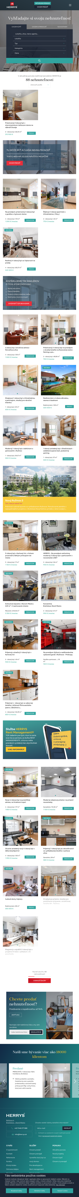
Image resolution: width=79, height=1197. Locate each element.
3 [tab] (20, 118)
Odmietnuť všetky (39, 1190)
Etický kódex (11, 1165)
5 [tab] (23, 118)
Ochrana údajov (12, 1169)
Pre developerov (35, 1165)
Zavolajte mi (36, 1032)
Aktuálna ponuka (59, 1150)
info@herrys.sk (21, 1134)
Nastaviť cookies (63, 1190)
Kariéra (9, 1161)
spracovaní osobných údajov (52, 1136)
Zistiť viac (15, 1015)
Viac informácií (60, 1185)
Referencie (10, 1158)
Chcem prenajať (35, 1154)
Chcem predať (35, 1150)
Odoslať (67, 1128)
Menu (70, 5)
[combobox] (39, 38)
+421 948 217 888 (20, 1128)
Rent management (36, 1169)
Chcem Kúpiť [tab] (16, 27)
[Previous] (6, 105)
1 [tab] (17, 118)
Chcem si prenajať (60, 1161)
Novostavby (62, 27)
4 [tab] (60, 207)
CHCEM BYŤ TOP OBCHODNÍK (18, 303)
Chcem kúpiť (58, 1158)
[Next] (35, 105)
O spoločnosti (12, 1150)
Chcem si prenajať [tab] (39, 27)
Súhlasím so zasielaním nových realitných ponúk (54, 1133)
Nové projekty (58, 1154)
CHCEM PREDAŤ (14, 163)
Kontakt (9, 1154)
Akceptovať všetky (16, 1190)
